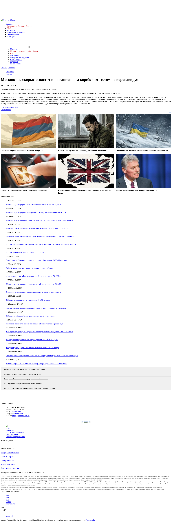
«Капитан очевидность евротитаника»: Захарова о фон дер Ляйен (29, 388)
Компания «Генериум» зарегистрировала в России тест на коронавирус (34, 324)
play (7, 495)
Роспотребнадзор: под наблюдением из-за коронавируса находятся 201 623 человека (39, 332)
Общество (10, 72)
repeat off (9, 516)
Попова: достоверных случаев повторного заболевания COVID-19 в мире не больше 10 (41, 244)
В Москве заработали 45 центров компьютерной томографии (30, 316)
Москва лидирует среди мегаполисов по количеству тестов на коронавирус (36, 308)
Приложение (15, 64)
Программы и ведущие (16, 32)
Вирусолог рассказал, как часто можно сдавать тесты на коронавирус (33, 292)
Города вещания (7, 461)
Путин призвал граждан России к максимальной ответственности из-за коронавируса (40, 236)
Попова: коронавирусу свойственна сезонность (25, 252)
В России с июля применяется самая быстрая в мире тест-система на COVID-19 (37, 228)
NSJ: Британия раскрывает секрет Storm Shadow (23, 383)
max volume (10, 504)
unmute (8, 502)
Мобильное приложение (15, 437)
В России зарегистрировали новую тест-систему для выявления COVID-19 (36, 212)
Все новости (6, 110)
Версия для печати (10, 108)
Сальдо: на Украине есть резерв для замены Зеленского (26, 379)
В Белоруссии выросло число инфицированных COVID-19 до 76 (32, 340)
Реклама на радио (8, 457)
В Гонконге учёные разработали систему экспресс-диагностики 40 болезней (36, 364)
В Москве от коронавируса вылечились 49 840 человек (28, 300)
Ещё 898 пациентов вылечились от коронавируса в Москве (29, 268)
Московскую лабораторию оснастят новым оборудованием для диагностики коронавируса (42, 356)
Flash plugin (90, 520)
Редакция (11, 37)
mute (7, 500)
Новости (9, 24)
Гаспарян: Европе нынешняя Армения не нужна (22, 374)
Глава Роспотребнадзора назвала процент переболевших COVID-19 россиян (36, 260)
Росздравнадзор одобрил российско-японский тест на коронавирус (32, 348)
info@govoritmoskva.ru (20, 416)
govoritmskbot (15, 411)
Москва (9, 74)
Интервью (11, 30)
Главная (4, 68)
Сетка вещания (13, 34)
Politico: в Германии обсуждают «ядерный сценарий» (24, 369)
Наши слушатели (8, 465)
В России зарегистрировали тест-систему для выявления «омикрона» (33, 205)
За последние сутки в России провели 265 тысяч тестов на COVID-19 (33, 276)
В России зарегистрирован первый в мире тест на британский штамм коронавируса (39, 220)
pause (8, 497)
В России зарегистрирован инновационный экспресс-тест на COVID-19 (35, 284)
